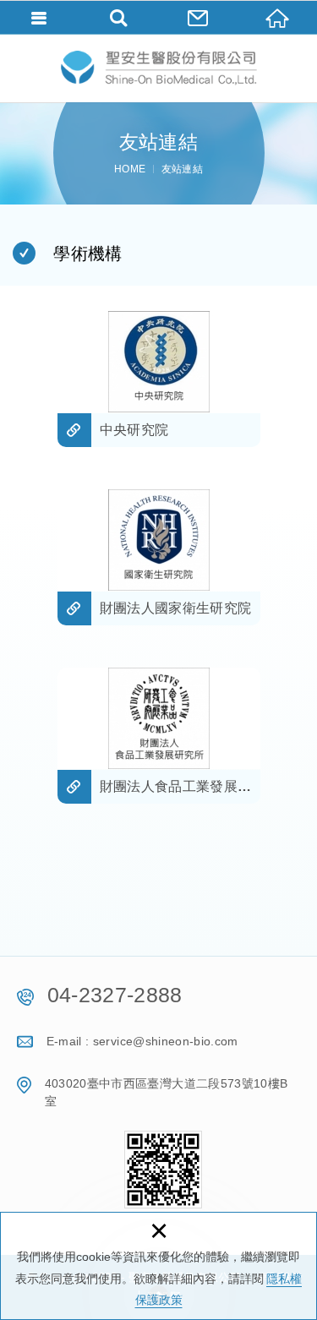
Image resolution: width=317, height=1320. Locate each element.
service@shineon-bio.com (165, 1041)
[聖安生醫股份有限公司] (159, 68)
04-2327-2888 (115, 994)
